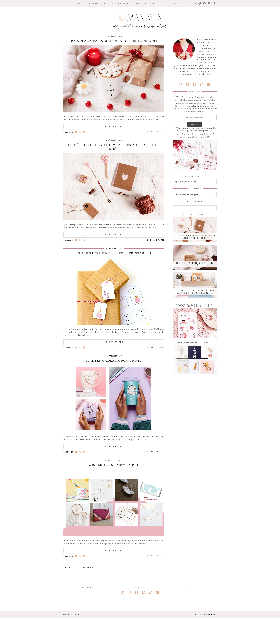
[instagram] (180, 84)
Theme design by (205, 615)
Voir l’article (114, 126)
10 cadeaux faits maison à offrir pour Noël (113, 41)
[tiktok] (201, 84)
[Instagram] (195, 3)
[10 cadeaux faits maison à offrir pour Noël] (113, 111)
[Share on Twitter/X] (80, 132)
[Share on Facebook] (76, 132)
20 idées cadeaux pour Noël (114, 360)
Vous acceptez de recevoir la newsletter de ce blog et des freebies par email (196, 129)
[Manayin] (140, 16)
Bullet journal (121, 3)
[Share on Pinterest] (84, 132)
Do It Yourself (96, 3)
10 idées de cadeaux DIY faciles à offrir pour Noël (114, 147)
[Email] (209, 3)
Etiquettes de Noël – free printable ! (113, 253)
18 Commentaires (155, 452)
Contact (175, 3)
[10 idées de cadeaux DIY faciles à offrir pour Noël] (113, 219)
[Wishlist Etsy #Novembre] (113, 535)
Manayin (75, 615)
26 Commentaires (155, 556)
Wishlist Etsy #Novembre (114, 465)
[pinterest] (194, 84)
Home (79, 3)
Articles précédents (80, 567)
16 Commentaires (155, 132)
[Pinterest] (199, 3)
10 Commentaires (155, 347)
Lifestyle (141, 3)
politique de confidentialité (196, 137)
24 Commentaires (155, 240)
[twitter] (123, 592)
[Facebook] (204, 3)
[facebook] (187, 84)
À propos (158, 3)
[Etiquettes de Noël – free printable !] (113, 324)
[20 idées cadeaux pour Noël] (113, 431)
